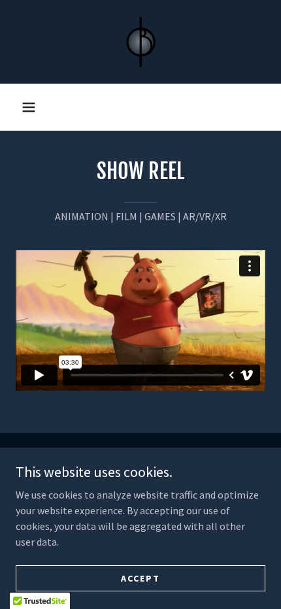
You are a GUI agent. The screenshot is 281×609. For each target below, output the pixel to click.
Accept (140, 578)
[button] (29, 107)
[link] (140, 42)
